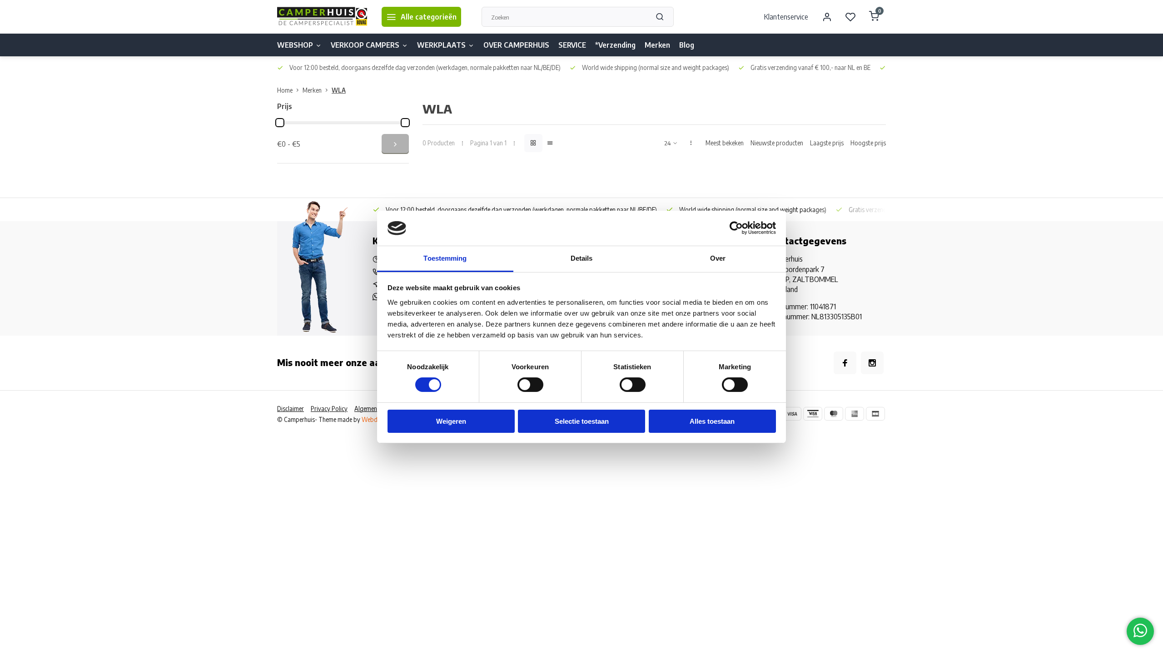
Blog (686, 45)
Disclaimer (290, 408)
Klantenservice (786, 16)
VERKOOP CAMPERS (365, 45)
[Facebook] (845, 363)
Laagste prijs (827, 143)
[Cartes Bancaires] (875, 414)
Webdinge (375, 419)
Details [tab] (582, 258)
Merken (657, 45)
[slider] (279, 122)
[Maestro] (833, 414)
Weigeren (451, 421)
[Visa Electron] (812, 414)
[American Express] (854, 414)
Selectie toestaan (582, 421)
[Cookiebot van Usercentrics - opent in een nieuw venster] (736, 228)
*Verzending (615, 45)
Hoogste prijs (868, 143)
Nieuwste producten (776, 143)
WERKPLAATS (441, 45)
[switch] (530, 384)
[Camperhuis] (322, 16)
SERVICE (572, 45)
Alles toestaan (712, 421)
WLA (339, 90)
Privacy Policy (329, 408)
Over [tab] (718, 258)
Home (285, 90)
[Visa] (791, 414)
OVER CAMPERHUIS (516, 45)
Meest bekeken (725, 143)
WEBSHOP (295, 45)
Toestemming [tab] (445, 258)
